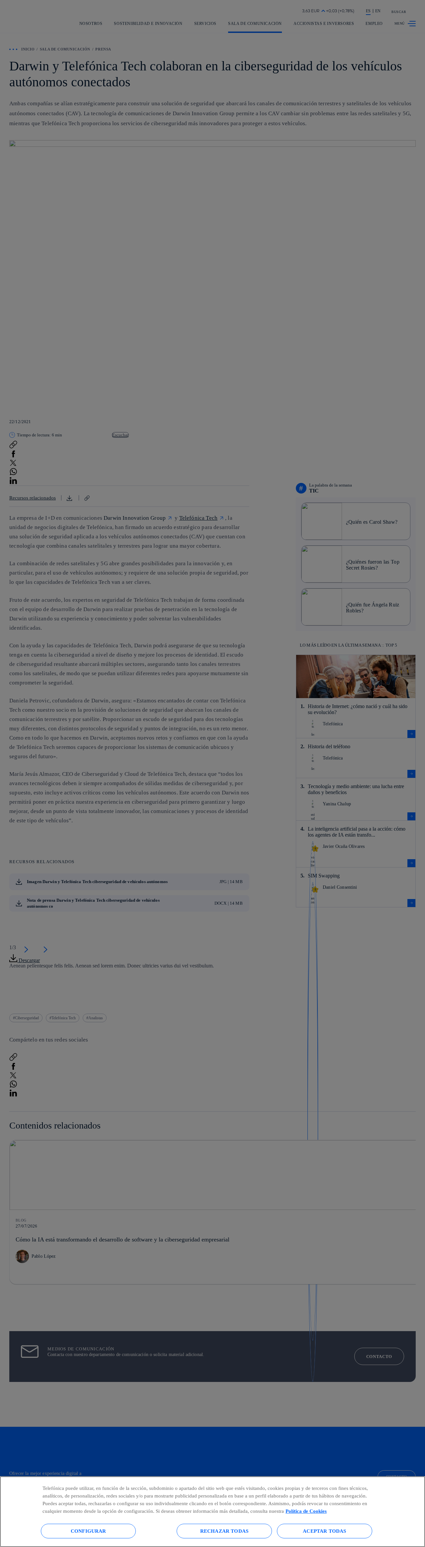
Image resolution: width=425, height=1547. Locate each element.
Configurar (88, 1531)
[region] (212, 1511)
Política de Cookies (306, 1511)
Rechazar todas (224, 1531)
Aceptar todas (324, 1531)
